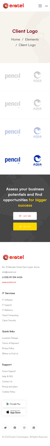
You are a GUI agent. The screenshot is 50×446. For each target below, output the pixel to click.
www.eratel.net (9, 282)
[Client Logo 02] (12, 76)
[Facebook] (15, 427)
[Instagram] (24, 427)
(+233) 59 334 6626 (12, 277)
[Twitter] (5, 427)
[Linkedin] (33, 427)
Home (15, 39)
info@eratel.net (9, 272)
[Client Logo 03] (37, 77)
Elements (32, 39)
